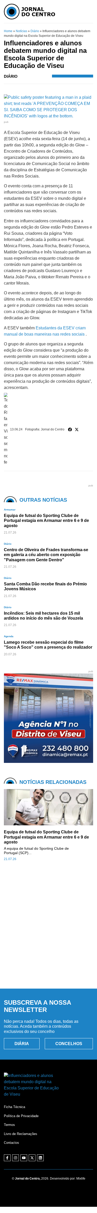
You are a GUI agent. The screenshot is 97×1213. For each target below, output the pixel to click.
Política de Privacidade (21, 1116)
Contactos (11, 1143)
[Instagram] (15, 1157)
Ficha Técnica (14, 1107)
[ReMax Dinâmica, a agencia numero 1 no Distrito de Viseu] (48, 761)
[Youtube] (23, 1157)
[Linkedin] (40, 1157)
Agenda (8, 636)
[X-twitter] (32, 1157)
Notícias (21, 31)
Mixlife (80, 1178)
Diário (35, 31)
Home (8, 31)
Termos (9, 1125)
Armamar (10, 509)
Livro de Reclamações (20, 1134)
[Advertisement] (48, 930)
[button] (70, 429)
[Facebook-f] (7, 1157)
